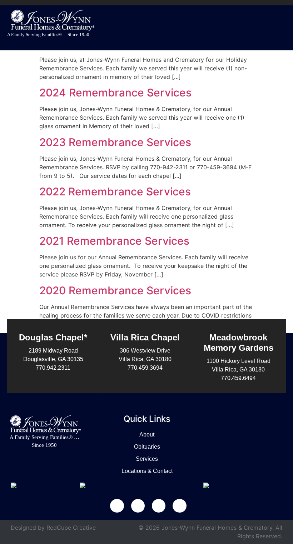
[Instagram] (179, 506)
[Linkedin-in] (138, 506)
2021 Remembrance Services (114, 240)
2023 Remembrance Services (115, 142)
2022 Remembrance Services (115, 191)
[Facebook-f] (117, 506)
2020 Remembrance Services (115, 290)
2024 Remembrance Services (115, 92)
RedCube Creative (71, 527)
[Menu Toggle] (282, 26)
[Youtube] (158, 506)
